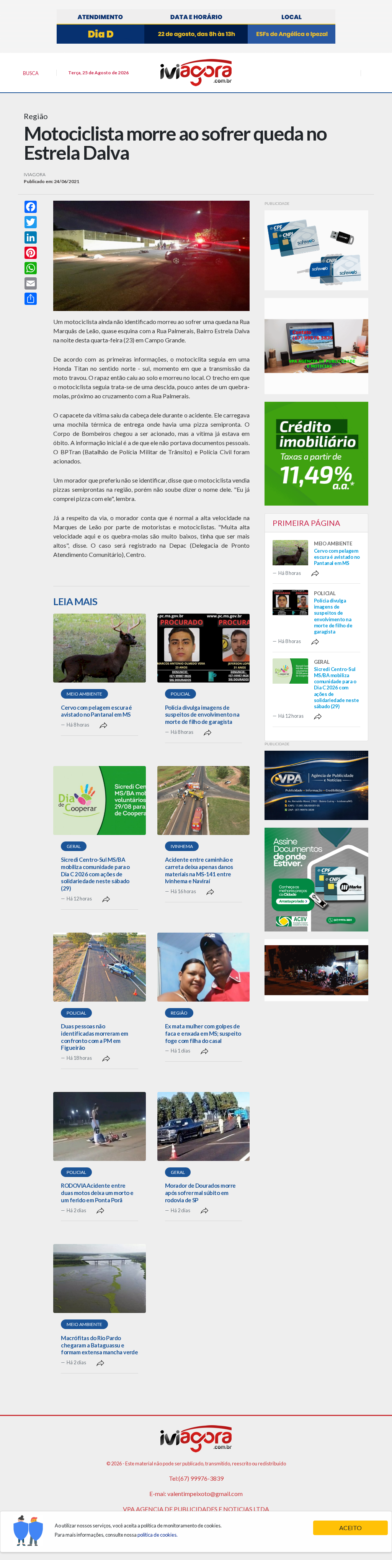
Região (179, 1013)
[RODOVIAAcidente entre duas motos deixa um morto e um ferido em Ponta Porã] (99, 1126)
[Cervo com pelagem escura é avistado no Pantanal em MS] (99, 648)
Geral (74, 846)
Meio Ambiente (84, 694)
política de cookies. (157, 1535)
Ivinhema (182, 846)
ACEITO (350, 1527)
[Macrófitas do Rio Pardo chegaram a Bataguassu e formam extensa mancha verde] (99, 1278)
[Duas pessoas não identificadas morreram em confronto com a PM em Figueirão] (99, 967)
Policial (180, 694)
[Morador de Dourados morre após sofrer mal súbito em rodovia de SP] (203, 1126)
